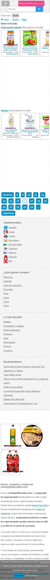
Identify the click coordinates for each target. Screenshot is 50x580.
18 (38, 200)
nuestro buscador (40, 505)
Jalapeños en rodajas (13, 371)
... (38, 207)
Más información (32, 575)
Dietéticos (7, 334)
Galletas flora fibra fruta (13, 399)
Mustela (35, 137)
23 (24, 207)
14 (11, 200)
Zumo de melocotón (12, 285)
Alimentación (9, 342)
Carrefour (13, 248)
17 (31, 200)
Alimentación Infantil (11, 27)
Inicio (6, 19)
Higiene (4, 110)
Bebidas (7, 322)
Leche (6, 302)
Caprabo (12, 227)
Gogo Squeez (33, 54)
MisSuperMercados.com (31, 3)
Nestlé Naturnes (13, 54)
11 (35, 194)
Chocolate (8, 289)
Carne (6, 298)
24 (31, 207)
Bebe (24, 19)
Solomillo (7, 281)
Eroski (15, 19)
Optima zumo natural (12, 387)
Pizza (6, 306)
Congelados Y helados (13, 326)
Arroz (5, 293)
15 (18, 200)
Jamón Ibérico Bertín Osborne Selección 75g (23, 367)
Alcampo (13, 257)
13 (4, 200)
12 (42, 194)
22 (18, 207)
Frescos (7, 346)
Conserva (7, 351)
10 (29, 194)
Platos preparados (11, 330)
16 (24, 200)
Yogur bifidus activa (12, 375)
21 (11, 207)
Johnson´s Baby (13, 137)
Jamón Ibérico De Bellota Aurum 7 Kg (20, 403)
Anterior (7, 194)
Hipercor (12, 253)
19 (45, 200)
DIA (10, 261)
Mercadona (14, 240)
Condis (12, 236)
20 (4, 207)
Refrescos (8, 277)
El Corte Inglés (15, 244)
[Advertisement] (25, 83)
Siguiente (8, 213)
